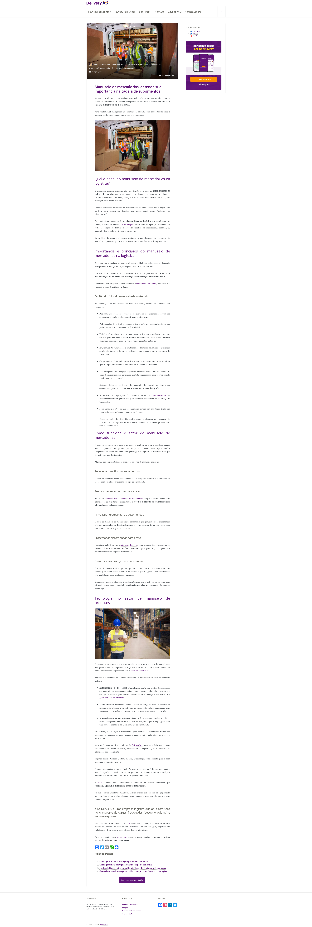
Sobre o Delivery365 (130, 904)
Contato (160, 12)
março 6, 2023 (97, 72)
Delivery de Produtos (99, 12)
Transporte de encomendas (123, 68)
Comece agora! (193, 12)
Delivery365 (104, 924)
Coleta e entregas (113, 64)
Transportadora (105, 68)
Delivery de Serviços (124, 12)
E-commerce (145, 12)
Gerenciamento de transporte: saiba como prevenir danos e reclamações (133, 871)
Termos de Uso (128, 914)
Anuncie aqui (175, 12)
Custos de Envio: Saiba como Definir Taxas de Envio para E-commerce (132, 867)
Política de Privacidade (131, 911)
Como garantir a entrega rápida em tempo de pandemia (125, 864)
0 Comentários (167, 75)
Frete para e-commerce (140, 64)
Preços (125, 908)
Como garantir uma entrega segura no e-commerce (123, 861)
